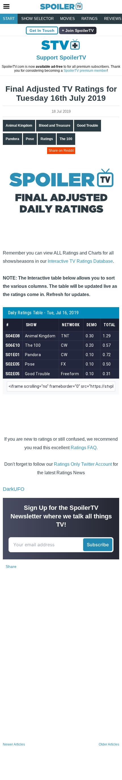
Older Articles (109, 744)
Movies (67, 19)
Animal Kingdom (19, 126)
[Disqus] (61, 665)
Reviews (112, 19)
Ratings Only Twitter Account (83, 464)
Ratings (89, 19)
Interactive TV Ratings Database (80, 261)
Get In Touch (42, 30)
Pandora (12, 139)
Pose (30, 139)
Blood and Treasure (54, 126)
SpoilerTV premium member (85, 71)
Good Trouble (87, 126)
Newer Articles (14, 744)
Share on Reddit (61, 151)
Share (11, 566)
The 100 (66, 139)
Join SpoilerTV (79, 30)
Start (9, 19)
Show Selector (37, 19)
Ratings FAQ (83, 447)
